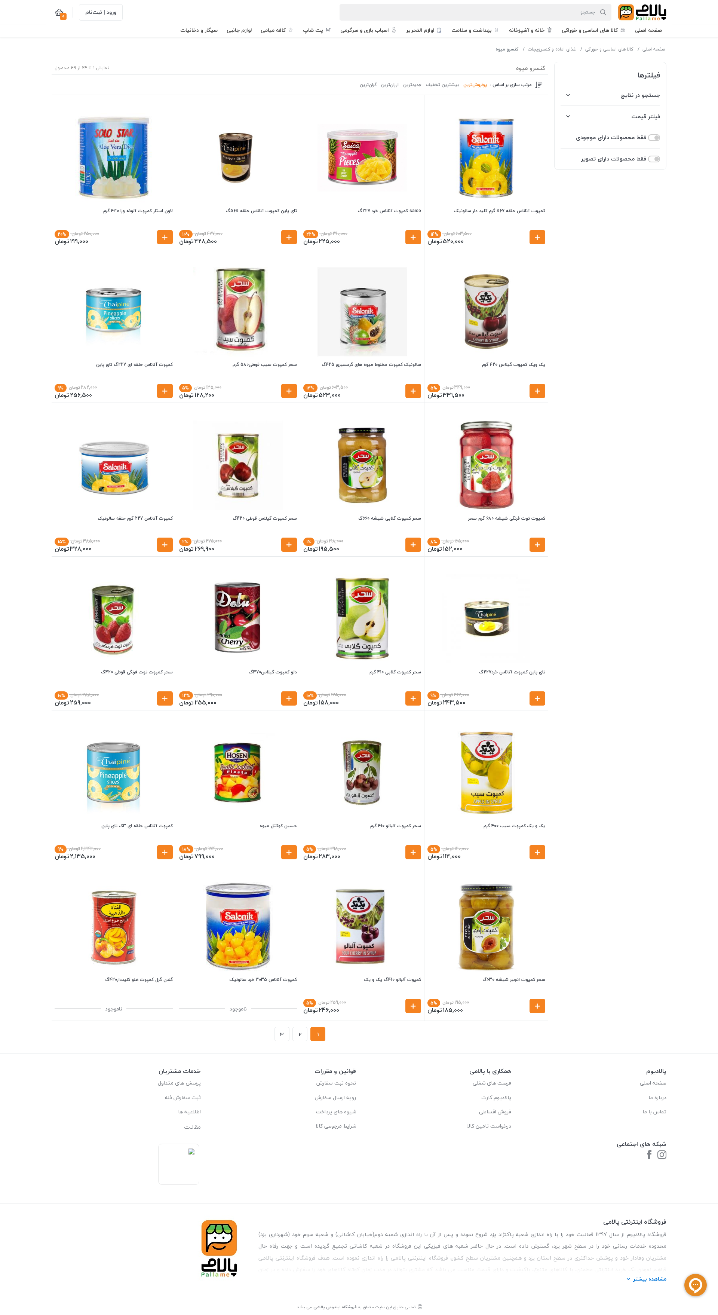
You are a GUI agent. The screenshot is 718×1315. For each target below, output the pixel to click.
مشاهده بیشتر (649, 1279)
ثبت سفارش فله (183, 1097)
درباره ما (657, 1097)
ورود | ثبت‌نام (100, 12)
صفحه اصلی (653, 49)
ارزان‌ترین (390, 85)
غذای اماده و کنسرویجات (552, 49)
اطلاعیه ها (189, 1111)
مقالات (192, 1127)
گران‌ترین (368, 85)
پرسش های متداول (179, 1083)
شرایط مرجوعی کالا (336, 1126)
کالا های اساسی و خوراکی (609, 49)
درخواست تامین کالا (489, 1126)
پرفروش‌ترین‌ (475, 85)
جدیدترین (412, 85)
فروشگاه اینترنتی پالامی (335, 1307)
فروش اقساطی (495, 1111)
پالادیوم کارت (496, 1097)
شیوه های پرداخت (336, 1111)
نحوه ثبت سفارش (336, 1083)
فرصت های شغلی (492, 1083)
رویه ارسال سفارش (335, 1097)
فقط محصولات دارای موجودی (611, 137)
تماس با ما (654, 1111)
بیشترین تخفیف (442, 85)
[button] (648, 30)
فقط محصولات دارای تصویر (613, 159)
